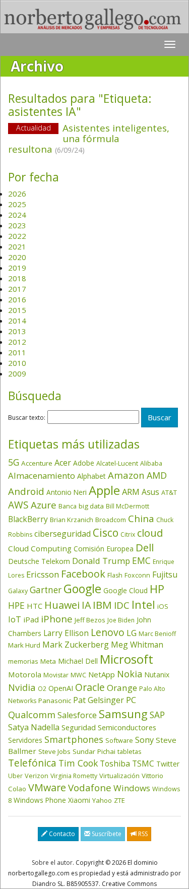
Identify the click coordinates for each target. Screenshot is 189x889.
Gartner (45, 590)
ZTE (119, 800)
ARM (131, 491)
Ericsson (42, 574)
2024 (17, 215)
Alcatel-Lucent (117, 463)
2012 (17, 342)
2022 (17, 236)
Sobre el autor (52, 862)
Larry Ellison (66, 633)
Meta (48, 661)
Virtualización (119, 775)
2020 (17, 257)
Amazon (126, 475)
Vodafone (89, 787)
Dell (145, 547)
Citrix (127, 534)
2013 (17, 331)
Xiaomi (79, 800)
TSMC (143, 763)
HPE (16, 605)
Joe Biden (121, 620)
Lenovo (107, 632)
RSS (142, 834)
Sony (144, 739)
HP (157, 589)
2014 (17, 320)
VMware (47, 787)
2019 (17, 268)
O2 (42, 688)
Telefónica (32, 763)
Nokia (129, 674)
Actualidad (33, 128)
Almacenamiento (41, 475)
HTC (34, 606)
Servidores (25, 740)
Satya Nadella (33, 727)
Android (26, 491)
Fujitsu (164, 574)
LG (132, 633)
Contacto (61, 834)
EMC (141, 560)
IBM (102, 605)
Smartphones (73, 739)
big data (91, 506)
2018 (17, 278)
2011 (17, 352)
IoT (14, 619)
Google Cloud (125, 590)
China (141, 518)
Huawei (62, 605)
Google (82, 589)
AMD (157, 475)
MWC (78, 675)
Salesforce (77, 715)
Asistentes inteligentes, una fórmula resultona (88, 138)
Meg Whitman (137, 644)
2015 (17, 310)
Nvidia (22, 687)
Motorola (24, 674)
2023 (17, 225)
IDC (122, 605)
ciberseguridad (62, 533)
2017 (17, 289)
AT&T (169, 492)
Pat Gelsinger (98, 700)
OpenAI (60, 688)
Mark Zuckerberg (75, 644)
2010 (17, 363)
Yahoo (102, 800)
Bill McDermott (127, 506)
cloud (150, 533)
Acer (62, 462)
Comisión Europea (104, 548)
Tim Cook (78, 763)
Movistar (56, 675)
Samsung (123, 714)
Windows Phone (40, 800)
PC (131, 700)
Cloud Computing (40, 548)
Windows (131, 788)
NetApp (101, 674)
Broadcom (110, 519)
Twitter (167, 764)
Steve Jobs (54, 751)
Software (119, 740)
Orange (122, 687)
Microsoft (126, 659)
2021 (17, 246)
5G (13, 462)
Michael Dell (78, 661)
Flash (114, 575)
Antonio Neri (66, 492)
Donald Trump (101, 560)
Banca (67, 506)
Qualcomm (31, 715)
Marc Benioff (157, 633)
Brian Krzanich (71, 519)
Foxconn (137, 575)
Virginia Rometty (73, 776)
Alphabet (91, 476)
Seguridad (78, 727)
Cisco (105, 533)
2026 (17, 193)
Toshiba (115, 763)
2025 (17, 204)
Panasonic (54, 700)
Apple (104, 490)
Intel (143, 604)
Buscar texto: (26, 418)
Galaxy (18, 591)
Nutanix (156, 674)
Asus (150, 491)
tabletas (129, 751)
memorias (23, 661)
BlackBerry (28, 519)
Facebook (83, 574)
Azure (43, 505)
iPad (31, 619)
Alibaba (151, 463)
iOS (162, 606)
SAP (157, 715)
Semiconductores (127, 727)
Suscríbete (105, 834)
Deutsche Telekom (39, 561)
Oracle (90, 687)
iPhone (57, 618)
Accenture (36, 463)
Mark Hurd (24, 645)
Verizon (36, 775)
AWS (18, 505)
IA (86, 605)
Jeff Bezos (90, 619)
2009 (17, 373)
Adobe (83, 463)
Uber (15, 776)
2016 (17, 299)
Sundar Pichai (94, 751)
